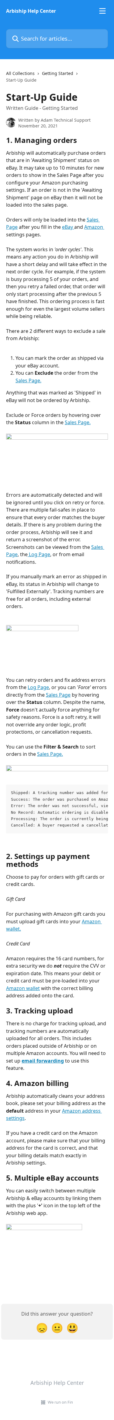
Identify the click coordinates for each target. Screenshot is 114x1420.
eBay (68, 227)
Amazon (94, 227)
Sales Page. (28, 380)
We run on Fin (60, 1402)
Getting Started (57, 73)
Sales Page (58, 694)
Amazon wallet (23, 988)
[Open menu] (102, 11)
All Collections (20, 73)
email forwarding (43, 1060)
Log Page (39, 554)
